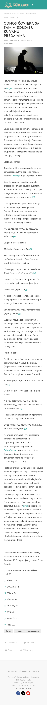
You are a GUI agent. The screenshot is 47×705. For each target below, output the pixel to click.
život (25, 505)
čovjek (9, 88)
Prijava (18, 688)
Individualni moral (11, 17)
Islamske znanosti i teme (14, 13)
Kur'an (8, 631)
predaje (19, 631)
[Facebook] (18, 693)
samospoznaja (33, 631)
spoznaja (16, 175)
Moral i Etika (31, 13)
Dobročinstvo (10, 450)
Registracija (26, 688)
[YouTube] (28, 693)
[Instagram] (23, 693)
